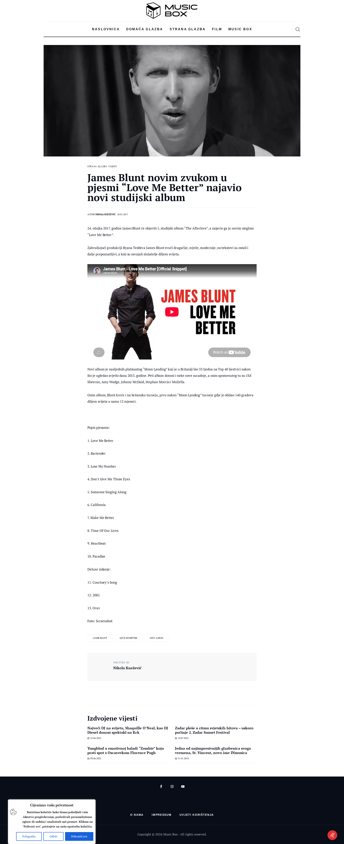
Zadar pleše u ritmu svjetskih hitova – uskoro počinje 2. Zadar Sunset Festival (214, 730)
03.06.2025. (96, 758)
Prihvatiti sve (79, 836)
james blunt (100, 638)
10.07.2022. (183, 738)
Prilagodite (29, 836)
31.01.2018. (183, 758)
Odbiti (53, 836)
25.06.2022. (96, 738)
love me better (128, 638)
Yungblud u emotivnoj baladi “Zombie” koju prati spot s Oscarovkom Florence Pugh (125, 750)
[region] (52, 821)
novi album (156, 638)
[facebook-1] (161, 786)
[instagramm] (172, 786)
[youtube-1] (183, 786)
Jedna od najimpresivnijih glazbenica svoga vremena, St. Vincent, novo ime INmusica (213, 750)
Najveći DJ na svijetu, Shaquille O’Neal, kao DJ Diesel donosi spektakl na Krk (127, 730)
